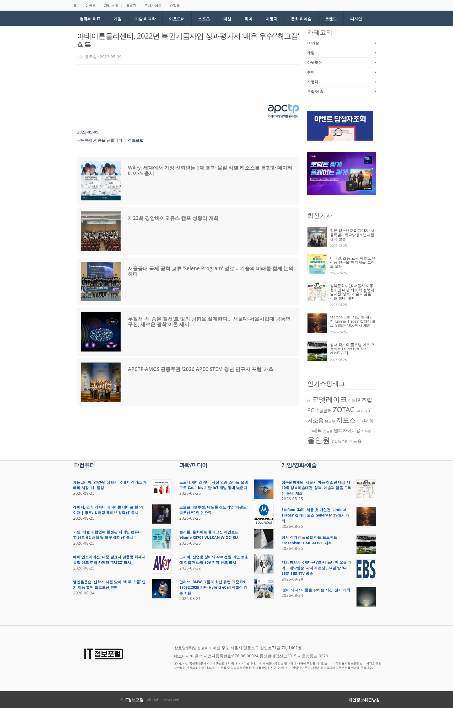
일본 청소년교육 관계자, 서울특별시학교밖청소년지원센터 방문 (352, 234)
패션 (227, 18)
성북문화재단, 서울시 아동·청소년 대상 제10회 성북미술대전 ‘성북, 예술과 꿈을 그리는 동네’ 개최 (353, 291)
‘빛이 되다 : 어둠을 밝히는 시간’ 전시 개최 (316, 589)
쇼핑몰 (175, 6)
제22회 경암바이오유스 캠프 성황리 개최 (173, 218)
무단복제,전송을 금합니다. (100, 140)
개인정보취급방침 (364, 699)
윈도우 (330, 421)
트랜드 (331, 18)
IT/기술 (313, 42)
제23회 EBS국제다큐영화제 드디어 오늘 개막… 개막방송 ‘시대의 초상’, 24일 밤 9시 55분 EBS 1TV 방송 (317, 568)
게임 (118, 18)
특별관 (131, 6)
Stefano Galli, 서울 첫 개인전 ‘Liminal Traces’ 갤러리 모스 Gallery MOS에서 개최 (353, 321)
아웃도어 (177, 18)
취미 (248, 18)
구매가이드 (152, 6)
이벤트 (90, 6)
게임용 (328, 431)
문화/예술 (315, 91)
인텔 (351, 400)
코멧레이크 (329, 399)
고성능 (336, 441)
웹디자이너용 (347, 430)
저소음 (315, 420)
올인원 (318, 440)
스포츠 (204, 18)
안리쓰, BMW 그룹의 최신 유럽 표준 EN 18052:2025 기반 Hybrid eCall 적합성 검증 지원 (213, 587)
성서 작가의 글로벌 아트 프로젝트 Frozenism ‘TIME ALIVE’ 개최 (352, 348)
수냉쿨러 (323, 410)
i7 (309, 400)
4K (344, 441)
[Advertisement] (172, 83)
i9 (358, 400)
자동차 (272, 18)
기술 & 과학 (145, 18)
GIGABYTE (363, 410)
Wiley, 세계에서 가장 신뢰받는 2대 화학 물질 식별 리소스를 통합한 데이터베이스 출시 (210, 170)
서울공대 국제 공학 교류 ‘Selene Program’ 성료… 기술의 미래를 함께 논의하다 (211, 271)
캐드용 (355, 441)
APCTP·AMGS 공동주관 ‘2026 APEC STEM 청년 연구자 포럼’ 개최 (201, 369)
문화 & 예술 (301, 18)
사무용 (366, 431)
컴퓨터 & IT (90, 18)
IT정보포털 (134, 699)
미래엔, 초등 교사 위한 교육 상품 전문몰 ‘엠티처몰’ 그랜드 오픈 (352, 262)
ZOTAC (343, 409)
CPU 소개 (111, 6)
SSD (360, 421)
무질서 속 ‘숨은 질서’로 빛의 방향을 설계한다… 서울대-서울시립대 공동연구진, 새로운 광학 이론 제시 (209, 321)
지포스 (346, 419)
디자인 (356, 18)
